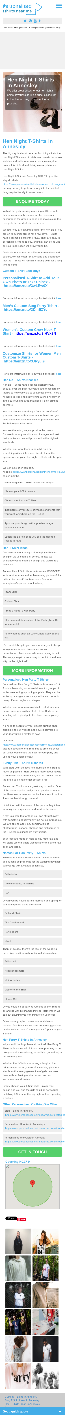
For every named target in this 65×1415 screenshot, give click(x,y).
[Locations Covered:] (4, 5)
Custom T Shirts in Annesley (21, 1396)
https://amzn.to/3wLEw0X (25, 286)
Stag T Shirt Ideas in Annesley (22, 1400)
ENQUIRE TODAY (32, 201)
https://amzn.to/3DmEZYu (25, 309)
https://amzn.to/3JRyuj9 (24, 361)
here (58, 298)
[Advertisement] (32, 51)
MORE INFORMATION (32, 670)
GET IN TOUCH (32, 1152)
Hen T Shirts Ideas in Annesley (22, 1403)
